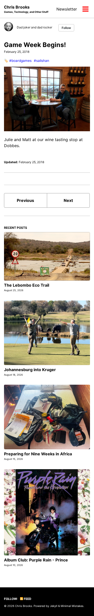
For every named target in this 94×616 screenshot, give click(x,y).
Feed (27, 599)
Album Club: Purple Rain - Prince (36, 559)
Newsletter (66, 9)
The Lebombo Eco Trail (26, 285)
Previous (25, 200)
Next (68, 200)
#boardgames (20, 61)
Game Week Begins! (35, 45)
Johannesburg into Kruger (30, 369)
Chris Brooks (26, 9)
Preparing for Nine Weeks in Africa (38, 453)
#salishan (41, 61)
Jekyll (53, 606)
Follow (66, 28)
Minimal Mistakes (72, 606)
